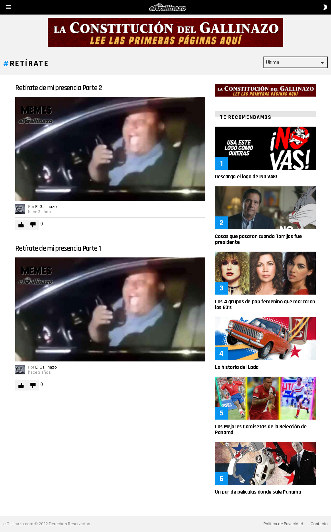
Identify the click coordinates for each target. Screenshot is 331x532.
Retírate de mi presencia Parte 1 (58, 248)
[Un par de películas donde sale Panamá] (265, 463)
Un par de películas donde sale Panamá (258, 491)
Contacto (319, 523)
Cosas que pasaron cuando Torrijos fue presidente (258, 239)
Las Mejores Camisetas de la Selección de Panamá (260, 429)
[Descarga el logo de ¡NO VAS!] (265, 148)
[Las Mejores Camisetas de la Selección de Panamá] (265, 398)
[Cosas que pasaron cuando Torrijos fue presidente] (265, 207)
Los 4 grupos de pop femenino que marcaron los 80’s (265, 304)
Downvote (33, 225)
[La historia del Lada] (265, 338)
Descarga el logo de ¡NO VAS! (246, 176)
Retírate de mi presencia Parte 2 (58, 88)
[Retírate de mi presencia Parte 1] (110, 309)
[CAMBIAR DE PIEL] (325, 7)
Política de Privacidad (283, 523)
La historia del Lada (237, 367)
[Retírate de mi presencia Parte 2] (110, 149)
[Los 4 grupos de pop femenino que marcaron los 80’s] (265, 273)
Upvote (21, 225)
